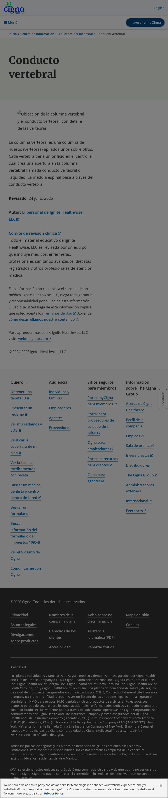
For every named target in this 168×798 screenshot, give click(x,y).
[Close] (161, 785)
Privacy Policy (53, 793)
